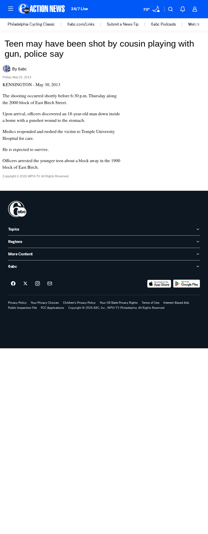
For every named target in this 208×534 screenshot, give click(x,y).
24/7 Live (79, 8)
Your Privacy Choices (45, 302)
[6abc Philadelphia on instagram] (37, 284)
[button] (10, 9)
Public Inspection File (22, 307)
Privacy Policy (17, 302)
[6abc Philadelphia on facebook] (13, 284)
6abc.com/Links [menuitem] (80, 24)
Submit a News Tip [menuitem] (123, 24)
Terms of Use (150, 302)
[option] (37, 24)
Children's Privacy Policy (79, 302)
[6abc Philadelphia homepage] (42, 9)
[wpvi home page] (17, 209)
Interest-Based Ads (176, 302)
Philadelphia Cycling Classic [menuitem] (31, 24)
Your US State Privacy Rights (119, 302)
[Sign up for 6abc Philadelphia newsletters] (50, 284)
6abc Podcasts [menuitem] (163, 24)
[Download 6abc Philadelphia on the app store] (159, 284)
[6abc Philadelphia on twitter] (25, 284)
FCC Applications (52, 307)
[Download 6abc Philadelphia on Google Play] (186, 284)
